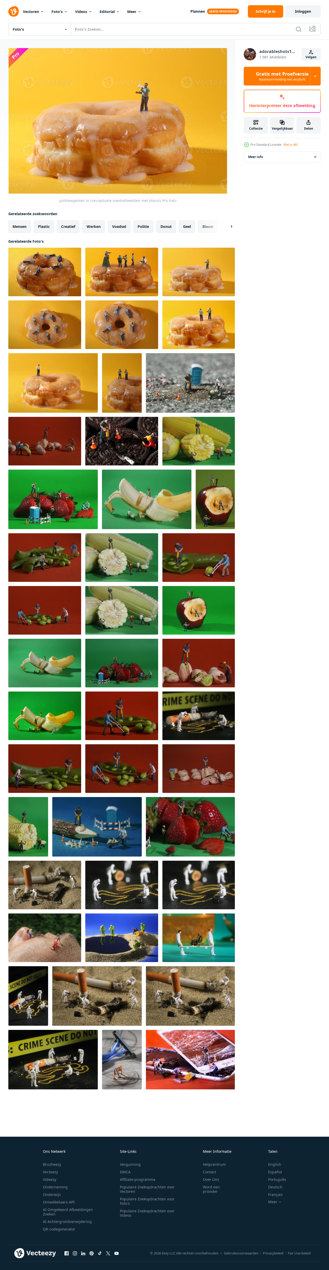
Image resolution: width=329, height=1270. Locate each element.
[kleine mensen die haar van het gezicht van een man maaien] (44, 937)
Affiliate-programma (137, 1179)
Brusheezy (52, 1164)
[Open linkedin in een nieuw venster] (83, 1253)
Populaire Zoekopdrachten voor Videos (147, 1213)
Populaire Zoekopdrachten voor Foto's (147, 1201)
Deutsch (275, 1187)
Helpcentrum (214, 1164)
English (274, 1164)
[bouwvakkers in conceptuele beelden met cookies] (121, 441)
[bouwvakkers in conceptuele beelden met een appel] (215, 499)
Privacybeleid (273, 1253)
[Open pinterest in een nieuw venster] (91, 1253)
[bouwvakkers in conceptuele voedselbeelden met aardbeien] (53, 499)
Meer (131, 11)
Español (275, 1171)
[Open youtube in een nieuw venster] (116, 1253)
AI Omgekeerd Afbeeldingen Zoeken (68, 1211)
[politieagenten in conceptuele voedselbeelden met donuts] (44, 272)
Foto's (57, 11)
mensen (19, 226)
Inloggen (303, 11)
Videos (81, 11)
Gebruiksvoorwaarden (241, 1253)
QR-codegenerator (59, 1229)
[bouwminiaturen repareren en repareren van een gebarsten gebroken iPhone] (190, 1059)
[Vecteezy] (13, 11)
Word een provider (211, 1189)
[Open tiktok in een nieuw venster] (100, 1253)
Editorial (107, 11)
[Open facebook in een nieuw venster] (66, 1253)
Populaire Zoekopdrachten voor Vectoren (147, 1189)
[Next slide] (227, 226)
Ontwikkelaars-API (59, 1202)
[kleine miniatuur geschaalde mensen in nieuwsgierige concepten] (198, 716)
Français (275, 1194)
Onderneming (55, 1187)
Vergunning (130, 1164)
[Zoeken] (298, 29)
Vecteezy (50, 1171)
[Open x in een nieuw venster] (108, 1253)
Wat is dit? (290, 144)
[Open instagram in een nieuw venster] (75, 1253)
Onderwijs (52, 1194)
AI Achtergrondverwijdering (67, 1221)
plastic (44, 226)
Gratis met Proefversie (282, 76)
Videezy (49, 1179)
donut (166, 226)
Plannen (197, 11)
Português (277, 1179)
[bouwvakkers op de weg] (190, 383)
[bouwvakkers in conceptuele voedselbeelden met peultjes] (44, 557)
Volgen (311, 57)
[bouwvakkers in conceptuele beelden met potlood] (97, 827)
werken (94, 226)
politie (143, 226)
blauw (207, 226)
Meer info (255, 157)
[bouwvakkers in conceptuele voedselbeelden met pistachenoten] (44, 441)
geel (187, 226)
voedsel (119, 226)
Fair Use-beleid (299, 1253)
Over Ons (211, 1179)
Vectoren (31, 11)
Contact (209, 1171)
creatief (68, 226)
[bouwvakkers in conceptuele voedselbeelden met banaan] (146, 499)
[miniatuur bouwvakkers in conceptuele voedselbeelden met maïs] (198, 441)
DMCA (125, 1171)
